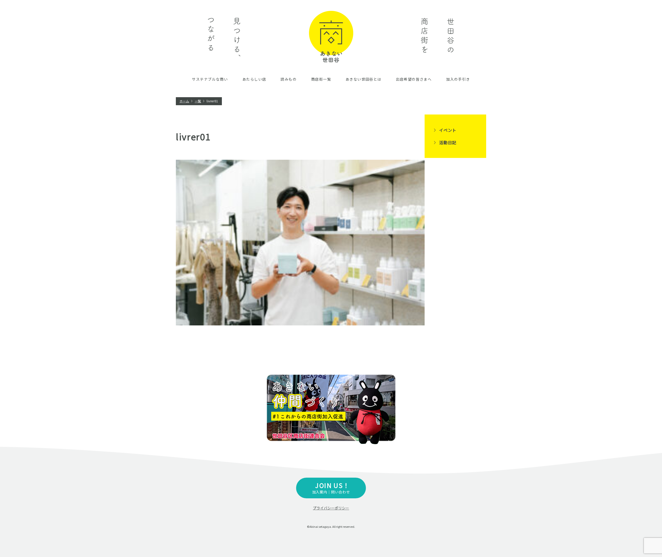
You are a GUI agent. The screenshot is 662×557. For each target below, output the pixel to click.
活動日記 (447, 142)
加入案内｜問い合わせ (331, 487)
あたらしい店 (254, 79)
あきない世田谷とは (363, 79)
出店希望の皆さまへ (414, 79)
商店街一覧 (321, 79)
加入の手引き (458, 79)
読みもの (289, 79)
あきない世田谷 (331, 36)
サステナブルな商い (210, 79)
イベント (447, 130)
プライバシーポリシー (331, 508)
